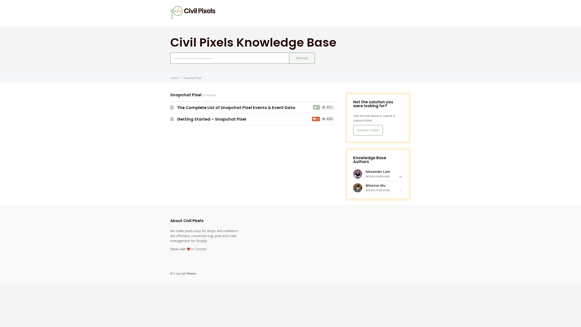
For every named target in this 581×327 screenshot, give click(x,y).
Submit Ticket (368, 130)
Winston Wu (375, 185)
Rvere (191, 273)
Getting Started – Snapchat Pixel (211, 119)
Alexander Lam (378, 171)
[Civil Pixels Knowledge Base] (193, 18)
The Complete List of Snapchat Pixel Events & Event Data (236, 107)
